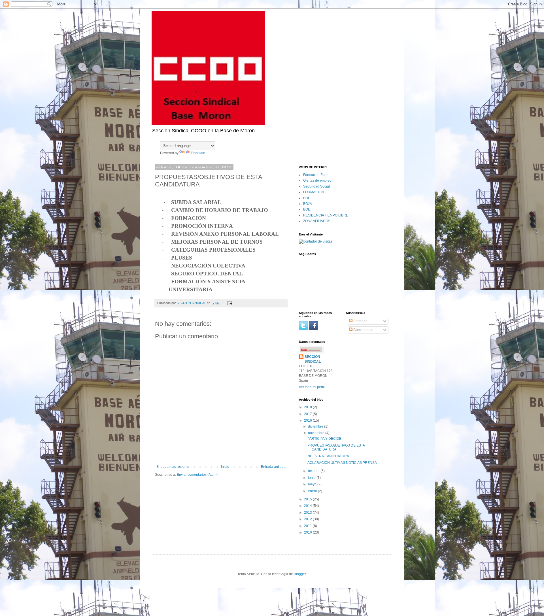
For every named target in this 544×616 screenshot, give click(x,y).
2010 (308, 532)
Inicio (225, 467)
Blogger (300, 574)
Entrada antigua (273, 467)
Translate (198, 153)
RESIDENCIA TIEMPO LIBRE (325, 215)
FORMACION (313, 192)
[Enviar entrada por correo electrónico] (229, 303)
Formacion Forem (316, 175)
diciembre (316, 426)
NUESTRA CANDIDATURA (328, 456)
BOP (306, 198)
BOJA (307, 204)
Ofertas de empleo (317, 180)
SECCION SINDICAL (313, 359)
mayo (312, 484)
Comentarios (362, 330)
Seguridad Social (316, 186)
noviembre (316, 433)
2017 (308, 414)
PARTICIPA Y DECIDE (324, 439)
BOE (306, 209)
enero (313, 491)
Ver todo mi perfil (312, 387)
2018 (308, 407)
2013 (308, 513)
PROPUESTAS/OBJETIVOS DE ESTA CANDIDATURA (336, 447)
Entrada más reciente (172, 467)
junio (312, 478)
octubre (314, 471)
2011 (308, 526)
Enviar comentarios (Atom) (197, 475)
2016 (308, 420)
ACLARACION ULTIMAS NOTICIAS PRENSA (342, 463)
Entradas (359, 321)
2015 (308, 499)
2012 (308, 519)
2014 (308, 506)
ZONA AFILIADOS (316, 221)
